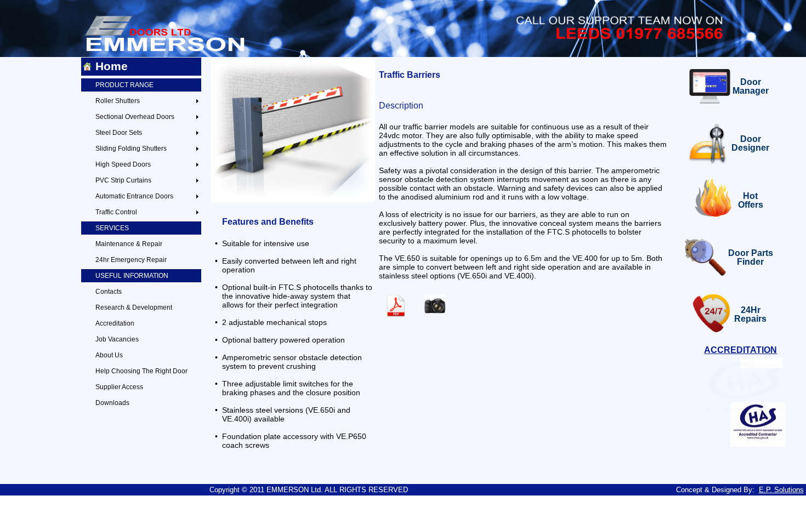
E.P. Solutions (781, 490)
